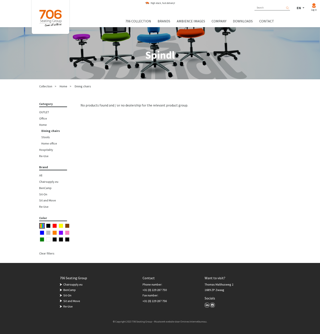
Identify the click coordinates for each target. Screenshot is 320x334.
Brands (164, 21)
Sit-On (43, 194)
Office (43, 118)
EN (299, 8)
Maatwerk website (164, 321)
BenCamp (45, 188)
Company (219, 21)
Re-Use (44, 156)
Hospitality (46, 150)
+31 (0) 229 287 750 (155, 290)
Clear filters (46, 253)
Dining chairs (83, 86)
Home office (49, 143)
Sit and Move (47, 200)
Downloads (243, 21)
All (40, 175)
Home (63, 86)
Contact (266, 21)
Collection (45, 86)
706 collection (138, 21)
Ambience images (191, 21)
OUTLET (44, 112)
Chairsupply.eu (48, 182)
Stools (45, 137)
